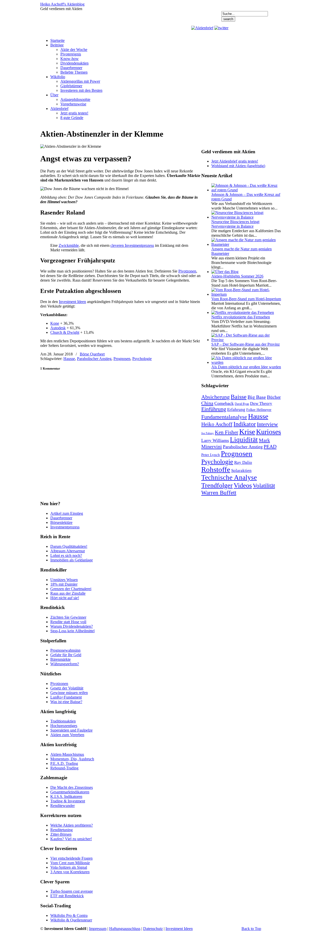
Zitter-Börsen (60, 834)
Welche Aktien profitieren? (71, 825)
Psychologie (142, 358)
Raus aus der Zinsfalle (68, 593)
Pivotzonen (187, 271)
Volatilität (264, 485)
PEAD (270, 446)
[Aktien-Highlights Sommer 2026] (224, 271)
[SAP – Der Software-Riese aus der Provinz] (246, 340)
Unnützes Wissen (64, 580)
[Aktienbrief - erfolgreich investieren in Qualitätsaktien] (202, 28)
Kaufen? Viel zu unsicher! (71, 839)
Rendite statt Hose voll (68, 622)
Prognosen (121, 358)
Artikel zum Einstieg (66, 513)
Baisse (239, 396)
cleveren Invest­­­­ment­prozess (132, 245)
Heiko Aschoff (216, 424)
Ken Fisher (226, 432)
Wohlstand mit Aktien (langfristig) (238, 166)
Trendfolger (217, 485)
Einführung (213, 409)
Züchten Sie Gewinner (68, 617)
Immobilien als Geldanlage (71, 560)
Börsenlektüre (61, 522)
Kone (54, 323)
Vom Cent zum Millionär (70, 863)
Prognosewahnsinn (65, 650)
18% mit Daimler (63, 584)
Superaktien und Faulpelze (71, 730)
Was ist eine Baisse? (66, 702)
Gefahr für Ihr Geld (65, 655)
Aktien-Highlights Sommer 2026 (237, 276)
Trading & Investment (67, 801)
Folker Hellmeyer (258, 410)
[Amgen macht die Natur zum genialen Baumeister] (246, 244)
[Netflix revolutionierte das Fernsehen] (242, 312)
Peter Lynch (210, 455)
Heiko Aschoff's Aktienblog (62, 4)
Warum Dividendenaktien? (71, 626)
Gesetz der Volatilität (66, 688)
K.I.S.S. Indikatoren (66, 796)
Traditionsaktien (63, 721)
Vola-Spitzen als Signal (68, 867)
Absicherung (215, 397)
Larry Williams (215, 440)
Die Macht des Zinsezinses (71, 787)
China (207, 403)
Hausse (69, 358)
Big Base (257, 397)
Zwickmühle (69, 245)
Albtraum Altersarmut (67, 551)
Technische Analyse (229, 477)
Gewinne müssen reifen (69, 692)
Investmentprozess (64, 527)
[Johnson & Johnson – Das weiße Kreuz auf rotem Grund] (246, 190)
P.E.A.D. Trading (64, 763)
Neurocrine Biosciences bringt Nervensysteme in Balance (235, 224)
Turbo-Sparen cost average (71, 891)
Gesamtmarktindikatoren (69, 792)
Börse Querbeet (92, 354)
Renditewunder (62, 805)
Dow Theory (261, 403)
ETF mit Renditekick (67, 896)
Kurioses (268, 432)
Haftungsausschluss (124, 928)
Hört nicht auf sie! (64, 598)
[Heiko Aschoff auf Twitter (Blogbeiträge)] (221, 28)
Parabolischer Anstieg (94, 358)
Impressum (97, 928)
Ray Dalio (243, 462)
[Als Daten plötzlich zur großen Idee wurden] (246, 362)
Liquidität (244, 439)
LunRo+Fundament (66, 697)
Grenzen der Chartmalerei (70, 589)
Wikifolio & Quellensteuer (71, 920)
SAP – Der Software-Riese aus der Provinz (245, 344)
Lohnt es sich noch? (66, 555)
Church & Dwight (64, 332)
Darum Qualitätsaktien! (68, 546)
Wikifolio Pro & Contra (69, 915)
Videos (243, 485)
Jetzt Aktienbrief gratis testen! (234, 161)
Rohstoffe (215, 469)
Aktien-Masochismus (67, 754)
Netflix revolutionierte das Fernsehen (240, 317)
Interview (267, 424)
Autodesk (58, 328)
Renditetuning (61, 830)
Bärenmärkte (60, 659)
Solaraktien (241, 470)
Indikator (244, 423)
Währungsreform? (64, 664)
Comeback (224, 403)
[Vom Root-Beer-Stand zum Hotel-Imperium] (246, 294)
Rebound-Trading (64, 768)
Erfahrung (236, 409)
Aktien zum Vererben (67, 735)
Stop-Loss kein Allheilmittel (72, 631)
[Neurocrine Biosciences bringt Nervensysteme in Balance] (246, 217)
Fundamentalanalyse (224, 417)
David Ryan (242, 404)
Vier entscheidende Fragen (71, 858)
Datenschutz (153, 928)
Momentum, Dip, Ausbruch (72, 759)
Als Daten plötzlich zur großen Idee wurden (246, 367)
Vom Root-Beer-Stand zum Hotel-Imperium (246, 299)
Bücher (274, 397)
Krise (247, 432)
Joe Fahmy (207, 433)
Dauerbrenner (61, 518)
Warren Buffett (218, 492)
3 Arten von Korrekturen (70, 872)
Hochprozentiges (63, 726)
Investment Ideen (72, 301)
